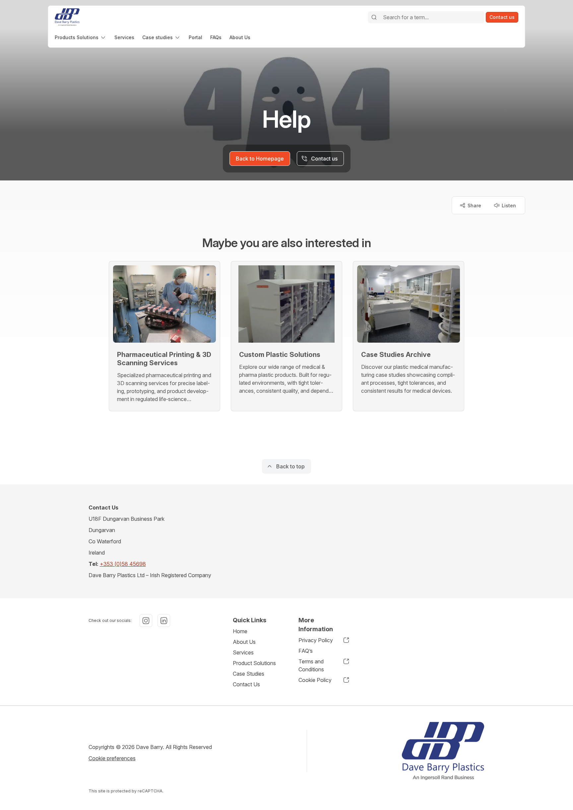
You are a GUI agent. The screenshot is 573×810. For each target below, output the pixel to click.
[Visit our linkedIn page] (164, 620)
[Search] (374, 17)
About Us (244, 642)
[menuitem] (80, 37)
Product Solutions (254, 663)
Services (243, 652)
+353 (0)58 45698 (123, 564)
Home (240, 631)
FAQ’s (305, 650)
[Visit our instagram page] (146, 620)
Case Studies (248, 673)
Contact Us (246, 684)
